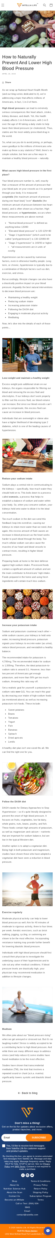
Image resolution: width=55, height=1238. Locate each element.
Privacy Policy (41, 1185)
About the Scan (14, 1192)
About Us (14, 1185)
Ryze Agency (31, 1231)
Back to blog (29, 1093)
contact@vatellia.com (27, 1213)
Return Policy (40, 1188)
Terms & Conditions (40, 1181)
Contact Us (14, 1196)
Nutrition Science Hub (15, 1188)
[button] (44, 5)
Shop (14, 1181)
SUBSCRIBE (39, 1137)
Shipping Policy (40, 1192)
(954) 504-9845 (27, 1205)
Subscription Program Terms (40, 1198)
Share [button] (8, 82)
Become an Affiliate (14, 1200)
